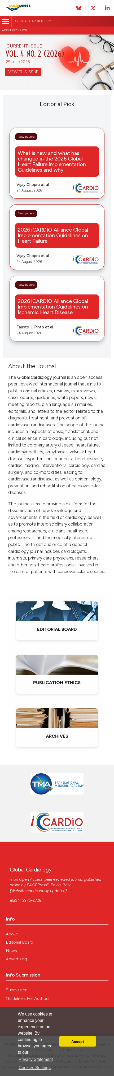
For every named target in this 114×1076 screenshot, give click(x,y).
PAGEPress (37, 885)
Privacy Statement (36, 1059)
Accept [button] (77, 1041)
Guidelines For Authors (28, 998)
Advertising (16, 958)
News (11, 950)
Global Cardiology (33, 21)
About (12, 933)
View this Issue (23, 72)
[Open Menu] (5, 21)
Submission (17, 989)
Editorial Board (19, 942)
